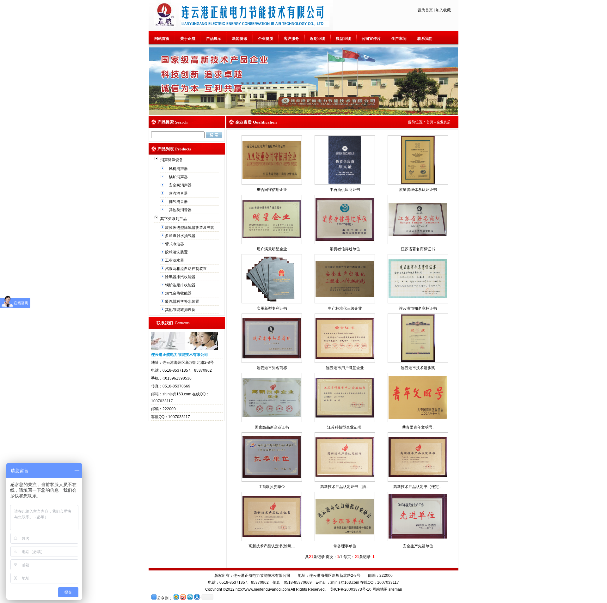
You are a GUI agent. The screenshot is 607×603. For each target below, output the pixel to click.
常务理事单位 (345, 546)
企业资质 (265, 38)
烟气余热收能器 (179, 293)
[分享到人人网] (196, 597)
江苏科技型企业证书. (344, 427)
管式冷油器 (175, 244)
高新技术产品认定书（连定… (418, 486)
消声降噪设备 (172, 160)
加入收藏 (443, 10)
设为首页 (425, 10)
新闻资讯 (239, 38)
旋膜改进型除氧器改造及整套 (190, 227)
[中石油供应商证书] (344, 182)
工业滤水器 (175, 260)
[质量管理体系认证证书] (418, 182)
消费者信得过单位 (345, 249)
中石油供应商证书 (345, 189)
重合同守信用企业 (272, 189)
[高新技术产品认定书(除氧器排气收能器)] (271, 535)
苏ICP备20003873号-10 (350, 589)
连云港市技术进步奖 (418, 368)
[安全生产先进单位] (418, 537)
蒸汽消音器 (179, 193)
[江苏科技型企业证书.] (345, 416)
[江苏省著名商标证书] (418, 234)
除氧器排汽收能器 (180, 277)
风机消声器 (179, 169)
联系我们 (424, 38)
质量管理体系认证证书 (418, 189)
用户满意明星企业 (272, 249)
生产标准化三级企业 (345, 308)
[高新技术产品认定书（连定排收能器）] (418, 476)
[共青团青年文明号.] (418, 418)
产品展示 (213, 38)
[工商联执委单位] (271, 477)
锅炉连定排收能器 (180, 285)
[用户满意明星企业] (271, 237)
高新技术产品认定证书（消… (345, 486)
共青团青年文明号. (417, 427)
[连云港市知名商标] (271, 357)
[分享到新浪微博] (182, 597)
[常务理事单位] (345, 533)
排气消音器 (179, 201)
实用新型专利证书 (272, 308)
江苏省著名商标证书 (418, 249)
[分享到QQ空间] (175, 597)
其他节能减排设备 (180, 310)
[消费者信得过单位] (345, 239)
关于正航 (187, 38)
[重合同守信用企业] (271, 177)
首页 (429, 122)
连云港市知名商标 (272, 368)
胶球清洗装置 (177, 252)
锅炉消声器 (179, 177)
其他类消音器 (181, 210)
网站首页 (161, 38)
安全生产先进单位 (418, 546)
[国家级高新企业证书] (271, 416)
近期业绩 (317, 38)
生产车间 (399, 38)
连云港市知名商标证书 (418, 308)
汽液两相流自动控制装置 (186, 268)
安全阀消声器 (181, 185)
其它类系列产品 (174, 218)
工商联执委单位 (272, 486)
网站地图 (380, 589)
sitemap (395, 589)
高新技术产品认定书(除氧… (271, 546)
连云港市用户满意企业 (345, 368)
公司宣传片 (371, 38)
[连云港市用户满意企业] (345, 357)
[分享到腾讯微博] (189, 597)
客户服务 (291, 38)
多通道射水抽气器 (180, 236)
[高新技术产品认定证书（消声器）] (345, 475)
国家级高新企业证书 (272, 427)
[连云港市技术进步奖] (418, 360)
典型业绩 (343, 38)
